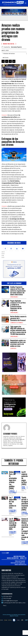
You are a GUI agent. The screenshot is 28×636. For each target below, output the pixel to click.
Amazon (4, 115)
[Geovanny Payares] (3, 47)
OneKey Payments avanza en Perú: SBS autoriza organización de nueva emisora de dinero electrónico (18, 291)
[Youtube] (22, 248)
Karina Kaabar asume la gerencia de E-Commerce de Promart (18, 318)
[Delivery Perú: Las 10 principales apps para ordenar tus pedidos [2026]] (5, 472)
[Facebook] (5, 248)
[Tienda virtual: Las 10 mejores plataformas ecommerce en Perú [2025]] (17, 498)
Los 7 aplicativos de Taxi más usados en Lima (13, 502)
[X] (6, 61)
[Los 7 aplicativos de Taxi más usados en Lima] (5, 498)
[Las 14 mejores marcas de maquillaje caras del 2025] (5, 519)
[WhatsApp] (13, 61)
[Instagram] (11, 248)
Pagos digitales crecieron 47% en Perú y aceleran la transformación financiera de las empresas (18, 305)
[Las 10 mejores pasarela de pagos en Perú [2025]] (17, 472)
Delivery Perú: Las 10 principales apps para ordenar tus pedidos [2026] (13, 480)
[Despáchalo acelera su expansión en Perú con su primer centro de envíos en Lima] (5, 343)
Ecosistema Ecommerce (13, 511)
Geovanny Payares (16, 47)
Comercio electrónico (16, 322)
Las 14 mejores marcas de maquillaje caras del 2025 (12, 524)
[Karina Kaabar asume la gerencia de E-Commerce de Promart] (5, 319)
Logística (13, 348)
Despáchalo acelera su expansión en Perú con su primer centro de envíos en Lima (18, 343)
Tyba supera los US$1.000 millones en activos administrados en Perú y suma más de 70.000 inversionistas (18, 330)
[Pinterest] (10, 61)
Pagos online (14, 297)
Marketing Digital (8, 44)
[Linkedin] (17, 248)
